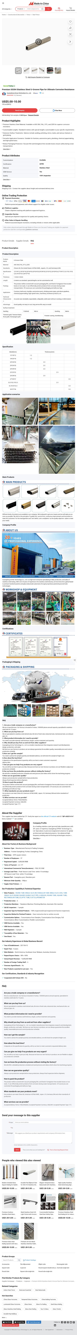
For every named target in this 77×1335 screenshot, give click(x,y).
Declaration (59, 1329)
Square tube (6, 1268)
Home (4, 15)
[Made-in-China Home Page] (38, 3)
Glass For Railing (41, 1304)
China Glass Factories (10, 1299)
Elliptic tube (42, 1264)
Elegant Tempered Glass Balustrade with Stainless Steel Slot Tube (47, 1185)
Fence (28, 15)
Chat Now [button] (58, 110)
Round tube (5, 1271)
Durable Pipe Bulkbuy (10, 1314)
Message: (10, 1133)
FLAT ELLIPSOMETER (37, 897)
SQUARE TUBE (62, 895)
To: (12, 1128)
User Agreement (49, 1329)
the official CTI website (49, 816)
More (4, 1317)
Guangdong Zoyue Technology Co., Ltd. (19, 93)
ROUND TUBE (51, 895)
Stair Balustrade (40, 1290)
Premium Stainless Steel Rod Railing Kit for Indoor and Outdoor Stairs (66, 1214)
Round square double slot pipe (47, 1268)
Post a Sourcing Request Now (57, 1150)
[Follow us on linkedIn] (55, 1325)
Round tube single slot (45, 1271)
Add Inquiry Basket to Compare (39, 77)
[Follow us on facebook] (62, 1322)
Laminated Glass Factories (12, 1304)
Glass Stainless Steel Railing (12, 1309)
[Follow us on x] (65, 1322)
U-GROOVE (42, 895)
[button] (3, 3)
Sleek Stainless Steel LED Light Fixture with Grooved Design (29, 1214)
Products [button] (20, 9)
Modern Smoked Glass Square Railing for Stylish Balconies (9, 1185)
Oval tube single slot (63, 1268)
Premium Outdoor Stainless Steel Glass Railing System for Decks (9, 1214)
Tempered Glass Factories (29, 1299)
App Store (7, 1322)
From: (11, 1122)
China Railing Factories (49, 1299)
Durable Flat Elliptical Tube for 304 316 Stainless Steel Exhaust (29, 1185)
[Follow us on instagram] (68, 1322)
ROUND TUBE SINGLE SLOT (25, 893)
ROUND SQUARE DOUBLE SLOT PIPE (26, 895)
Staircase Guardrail (25, 1290)
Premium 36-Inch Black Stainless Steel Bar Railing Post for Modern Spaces (29, 1244)
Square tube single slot (27, 1271)
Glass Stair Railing (30, 1309)
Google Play (19, 1322)
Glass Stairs (28, 1304)
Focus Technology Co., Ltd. (24, 1329)
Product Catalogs (30, 1260)
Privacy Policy (69, 1329)
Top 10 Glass (45, 1309)
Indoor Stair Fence (9, 1290)
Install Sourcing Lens (11, 1325)
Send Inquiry (19, 110)
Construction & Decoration (16, 15)
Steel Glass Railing (56, 1304)
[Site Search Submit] (48, 9)
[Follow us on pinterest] (74, 1322)
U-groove (23, 1268)
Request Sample (33, 115)
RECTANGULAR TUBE (11, 897)
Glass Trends (57, 1309)
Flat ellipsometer (25, 1264)
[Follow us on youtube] (71, 1322)
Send (17, 1150)
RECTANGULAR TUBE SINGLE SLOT (47, 893)
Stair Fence (35, 15)
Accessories (5, 1264)
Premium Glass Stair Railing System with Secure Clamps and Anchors (10, 1244)
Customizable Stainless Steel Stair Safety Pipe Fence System (47, 1214)
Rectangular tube (62, 1264)
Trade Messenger (33, 1322)
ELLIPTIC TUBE (24, 897)
